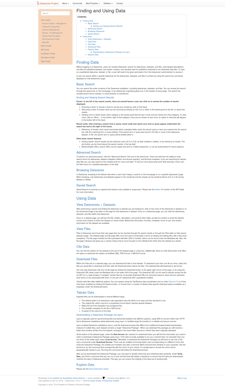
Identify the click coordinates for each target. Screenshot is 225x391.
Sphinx (122, 378)
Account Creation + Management (54, 23)
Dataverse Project (49, 3)
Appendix (45, 42)
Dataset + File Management (52, 33)
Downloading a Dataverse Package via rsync (111, 52)
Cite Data (92, 44)
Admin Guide (46, 45)
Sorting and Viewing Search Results (108, 26)
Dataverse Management (51, 30)
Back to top (182, 378)
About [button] (65, 3)
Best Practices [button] (92, 3)
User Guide (45, 20)
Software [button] (107, 3)
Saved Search (93, 33)
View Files (92, 41)
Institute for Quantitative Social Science (69, 378)
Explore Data (93, 54)
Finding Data (88, 20)
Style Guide (45, 61)
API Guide (45, 49)
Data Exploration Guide (50, 39)
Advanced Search (95, 28)
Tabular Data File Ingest (51, 36)
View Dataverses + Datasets (99, 39)
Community (77, 3)
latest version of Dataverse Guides (105, 380)
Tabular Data (93, 49)
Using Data (87, 36)
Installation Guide (48, 53)
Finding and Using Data (51, 26)
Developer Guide (48, 57)
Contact (120, 3)
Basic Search (93, 23)
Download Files (94, 46)
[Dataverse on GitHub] (103, 378)
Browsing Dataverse (96, 31)
